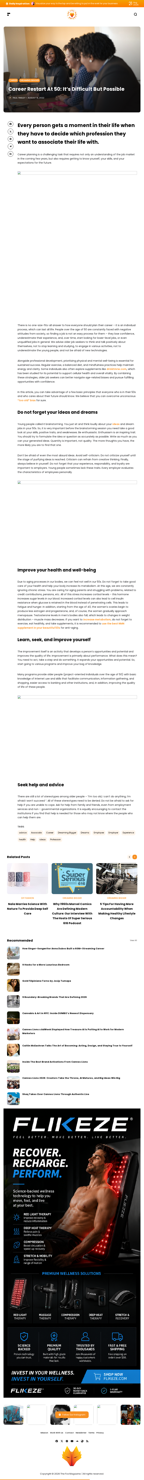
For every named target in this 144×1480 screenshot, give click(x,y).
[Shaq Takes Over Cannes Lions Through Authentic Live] (13, 1098)
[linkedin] (10, 154)
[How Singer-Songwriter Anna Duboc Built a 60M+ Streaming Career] (13, 953)
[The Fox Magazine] (72, 14)
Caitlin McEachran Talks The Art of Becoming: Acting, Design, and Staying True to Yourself (77, 1045)
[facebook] (10, 124)
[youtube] (72, 1441)
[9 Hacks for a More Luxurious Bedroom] (13, 969)
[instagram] (67, 1441)
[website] (82, 1441)
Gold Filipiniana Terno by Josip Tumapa (46, 980)
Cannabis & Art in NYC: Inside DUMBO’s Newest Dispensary (58, 1013)
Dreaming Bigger (29, 80)
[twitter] (10, 131)
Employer (113, 832)
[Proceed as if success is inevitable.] (33, 3)
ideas (116, 424)
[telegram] (10, 146)
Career (13, 80)
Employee (99, 832)
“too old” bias (27, 400)
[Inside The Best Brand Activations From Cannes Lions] (13, 1066)
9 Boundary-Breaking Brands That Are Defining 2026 (54, 997)
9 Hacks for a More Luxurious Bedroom (46, 964)
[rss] (87, 1441)
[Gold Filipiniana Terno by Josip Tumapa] (13, 985)
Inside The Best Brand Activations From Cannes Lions (55, 1061)
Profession (55, 839)
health (22, 839)
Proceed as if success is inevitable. (54, 3)
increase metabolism (97, 619)
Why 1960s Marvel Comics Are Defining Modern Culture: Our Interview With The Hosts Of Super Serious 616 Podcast (72, 913)
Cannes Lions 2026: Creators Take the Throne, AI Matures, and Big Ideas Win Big (71, 1077)
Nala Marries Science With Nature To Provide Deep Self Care (27, 909)
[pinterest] (10, 139)
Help (32, 839)
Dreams (85, 832)
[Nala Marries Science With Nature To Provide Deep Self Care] (27, 878)
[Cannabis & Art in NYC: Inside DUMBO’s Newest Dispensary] (13, 1017)
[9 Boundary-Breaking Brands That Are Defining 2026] (13, 1001)
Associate (36, 832)
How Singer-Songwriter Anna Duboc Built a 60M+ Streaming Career (63, 948)
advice (23, 832)
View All (133, 940)
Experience (128, 832)
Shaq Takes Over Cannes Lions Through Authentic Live (55, 1094)
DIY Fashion (27, 898)
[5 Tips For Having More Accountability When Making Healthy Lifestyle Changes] (116, 878)
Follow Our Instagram (73, 1414)
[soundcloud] (77, 1441)
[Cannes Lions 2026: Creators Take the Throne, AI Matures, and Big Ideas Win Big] (13, 1082)
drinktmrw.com (116, 369)
